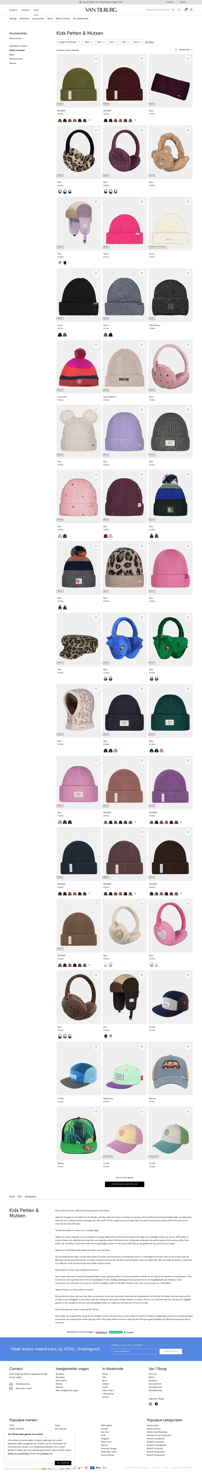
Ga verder (63, 1463)
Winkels (183, 2)
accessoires (30, 1196)
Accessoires (38, 19)
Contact (169, 2)
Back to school (63, 19)
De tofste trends (80, 19)
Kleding (12, 19)
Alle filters (149, 42)
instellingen (44, 1453)
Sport (49, 19)
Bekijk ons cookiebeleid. (19, 1453)
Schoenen (24, 19)
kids (20, 1196)
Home (12, 1196)
